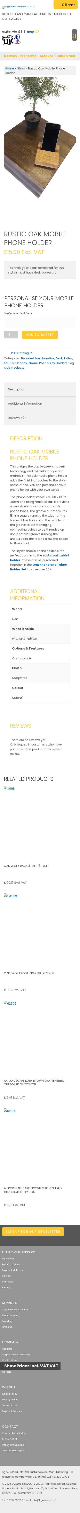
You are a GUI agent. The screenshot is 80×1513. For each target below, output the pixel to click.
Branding (7, 1321)
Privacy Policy (9, 1399)
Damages (8, 1281)
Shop (21, 68)
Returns (6, 1287)
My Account (8, 1258)
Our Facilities (9, 1360)
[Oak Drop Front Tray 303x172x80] (40, 929)
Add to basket (40, 334)
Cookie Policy (9, 1393)
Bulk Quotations (11, 1264)
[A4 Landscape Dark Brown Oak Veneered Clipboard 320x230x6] (40, 1037)
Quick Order (65, 56)
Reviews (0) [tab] (17, 417)
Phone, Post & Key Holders (48, 363)
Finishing (7, 1326)
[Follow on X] (42, 1239)
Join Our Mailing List (13, 1450)
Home (9, 68)
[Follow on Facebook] (50, 1239)
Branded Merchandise (37, 358)
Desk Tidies (64, 358)
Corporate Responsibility (16, 1354)
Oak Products (14, 368)
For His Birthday (15, 363)
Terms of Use (9, 1405)
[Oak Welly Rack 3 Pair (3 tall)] (40, 822)
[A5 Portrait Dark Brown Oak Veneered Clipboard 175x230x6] (40, 1144)
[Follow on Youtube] (74, 1239)
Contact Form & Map (14, 1433)
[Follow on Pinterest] (66, 1239)
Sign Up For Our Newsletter (33, 1231)
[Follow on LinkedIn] (34, 1239)
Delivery (10, 56)
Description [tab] (16, 389)
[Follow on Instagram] (58, 1239)
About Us (7, 1348)
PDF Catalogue (21, 353)
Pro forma (28, 56)
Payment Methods (12, 1270)
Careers (6, 1371)
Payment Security (12, 1411)
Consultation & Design (15, 1309)
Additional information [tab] (25, 403)
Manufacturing (10, 1315)
